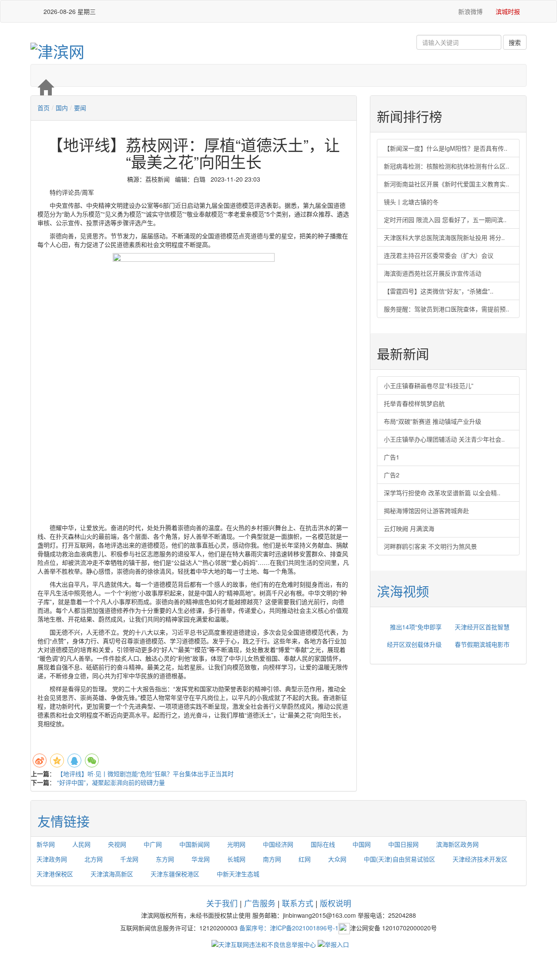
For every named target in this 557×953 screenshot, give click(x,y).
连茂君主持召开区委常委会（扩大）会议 (438, 255)
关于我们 (222, 903)
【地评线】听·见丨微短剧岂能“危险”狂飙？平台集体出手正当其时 (145, 773)
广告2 (391, 474)
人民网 (81, 844)
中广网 (153, 844)
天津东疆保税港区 (175, 873)
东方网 (165, 859)
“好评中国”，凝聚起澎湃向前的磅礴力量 (111, 782)
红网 (305, 859)
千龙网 (129, 859)
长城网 (236, 859)
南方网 (272, 859)
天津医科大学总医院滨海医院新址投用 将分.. (444, 237)
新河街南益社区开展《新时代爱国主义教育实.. (446, 183)
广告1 (391, 457)
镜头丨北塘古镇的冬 (411, 201)
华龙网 (200, 859)
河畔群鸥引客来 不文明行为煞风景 (430, 546)
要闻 (80, 107)
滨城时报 (508, 11)
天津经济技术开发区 (480, 859)
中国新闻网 (194, 844)
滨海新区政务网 (457, 844)
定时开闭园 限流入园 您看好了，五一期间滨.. (445, 219)
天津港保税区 (55, 873)
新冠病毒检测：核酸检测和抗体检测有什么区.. (446, 166)
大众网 (337, 859)
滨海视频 (403, 590)
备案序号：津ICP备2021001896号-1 (289, 927)
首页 (43, 107)
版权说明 (335, 903)
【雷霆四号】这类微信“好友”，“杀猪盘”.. (438, 291)
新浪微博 (469, 11)
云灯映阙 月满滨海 (409, 528)
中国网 (361, 844)
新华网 (46, 844)
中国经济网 (278, 844)
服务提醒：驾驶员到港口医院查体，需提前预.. (446, 308)
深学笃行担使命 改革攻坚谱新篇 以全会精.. (442, 492)
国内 (62, 107)
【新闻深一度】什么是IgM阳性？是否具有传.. (445, 148)
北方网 (93, 859)
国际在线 (323, 844)
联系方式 (297, 903)
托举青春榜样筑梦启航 (414, 403)
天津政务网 (52, 859)
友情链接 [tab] (63, 820)
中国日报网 (403, 844)
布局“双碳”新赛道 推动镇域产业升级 (432, 421)
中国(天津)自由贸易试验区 (399, 859)
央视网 (117, 844)
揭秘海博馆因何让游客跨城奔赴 (426, 510)
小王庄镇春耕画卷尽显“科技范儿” (428, 385)
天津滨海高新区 (112, 873)
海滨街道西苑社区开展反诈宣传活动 (432, 273)
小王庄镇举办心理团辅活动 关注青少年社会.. (444, 439)
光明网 (236, 844)
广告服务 (259, 903)
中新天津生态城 (238, 873)
